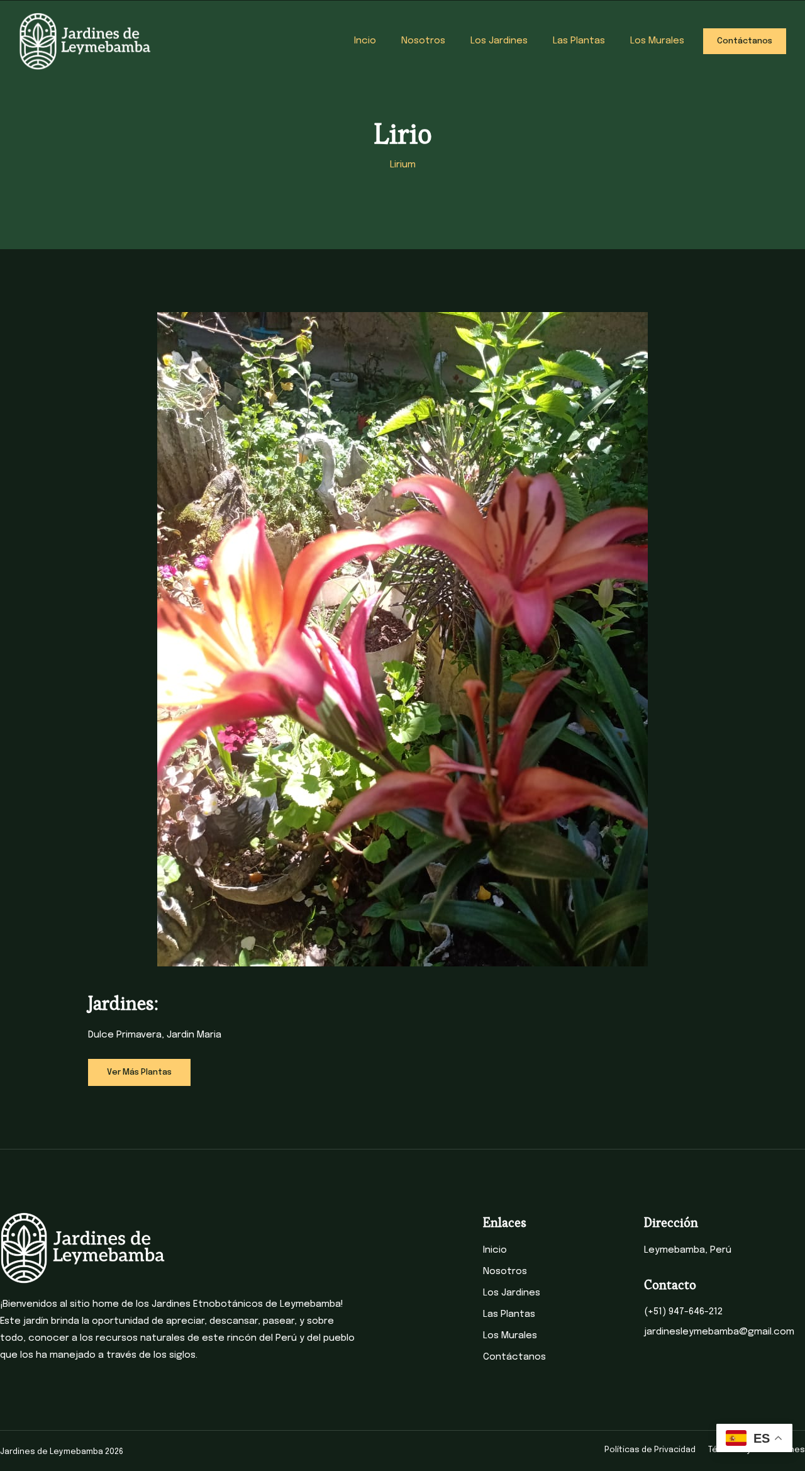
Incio (365, 41)
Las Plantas (579, 41)
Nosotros (423, 41)
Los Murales (657, 41)
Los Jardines (499, 41)
